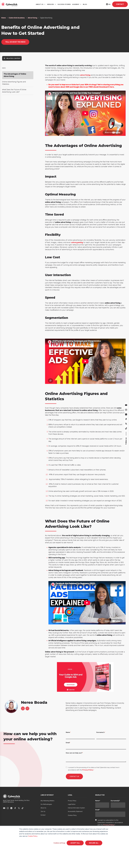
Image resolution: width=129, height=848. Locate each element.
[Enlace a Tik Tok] (22, 808)
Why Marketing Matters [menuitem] (47, 801)
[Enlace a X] (19, 808)
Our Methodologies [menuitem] (46, 804)
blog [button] (85, 4)
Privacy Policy (87, 770)
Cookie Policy (32, 836)
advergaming (77, 242)
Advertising (32, 18)
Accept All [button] (75, 843)
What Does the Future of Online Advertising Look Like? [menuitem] (14, 91)
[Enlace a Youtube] (4, 808)
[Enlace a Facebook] (15, 808)
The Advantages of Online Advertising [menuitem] (15, 75)
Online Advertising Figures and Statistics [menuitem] (14, 83)
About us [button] (40, 4)
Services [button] (50, 4)
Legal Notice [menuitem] (71, 804)
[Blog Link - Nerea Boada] (27, 708)
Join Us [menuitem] (43, 811)
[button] (126, 405)
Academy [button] (76, 4)
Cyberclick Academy (17, 18)
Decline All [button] (93, 843)
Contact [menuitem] (43, 815)
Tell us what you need (15, 42)
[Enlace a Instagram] (8, 808)
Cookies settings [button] (59, 843)
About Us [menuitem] (43, 808)
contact (120, 4)
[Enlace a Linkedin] (11, 808)
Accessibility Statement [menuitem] (75, 811)
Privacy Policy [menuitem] (72, 801)
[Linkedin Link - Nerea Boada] (23, 708)
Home (3, 18)
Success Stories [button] (64, 4)
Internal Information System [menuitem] (76, 808)
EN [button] (109, 4)
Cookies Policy (72, 815)
